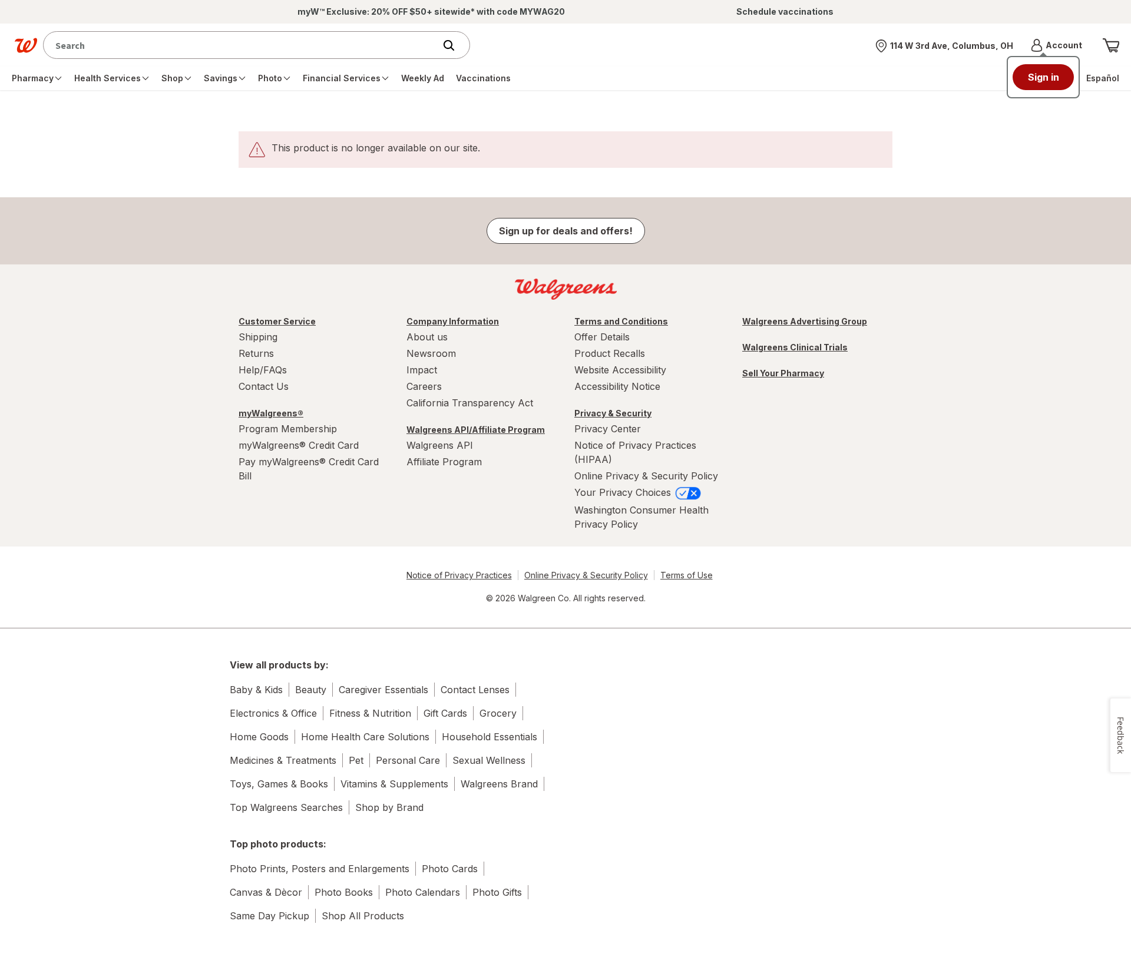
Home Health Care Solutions (365, 737)
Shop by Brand (389, 807)
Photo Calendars (422, 892)
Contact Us (264, 386)
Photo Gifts (497, 892)
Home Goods (259, 737)
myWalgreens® (271, 413)
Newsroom (431, 353)
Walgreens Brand (499, 784)
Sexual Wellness (488, 760)
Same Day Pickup (269, 916)
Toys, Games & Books (279, 784)
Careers (424, 386)
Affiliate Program (444, 462)
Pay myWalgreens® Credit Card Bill (309, 469)
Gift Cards (445, 713)
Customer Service (277, 321)
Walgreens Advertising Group (804, 321)
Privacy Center (607, 429)
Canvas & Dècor (266, 892)
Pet (356, 760)
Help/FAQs (263, 370)
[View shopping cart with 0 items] (1111, 45)
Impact (421, 370)
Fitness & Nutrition (370, 713)
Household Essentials (489, 737)
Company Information (452, 321)
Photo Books (344, 892)
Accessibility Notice (617, 386)
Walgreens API (439, 445)
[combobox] (242, 45)
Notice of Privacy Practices (459, 575)
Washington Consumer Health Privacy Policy (641, 517)
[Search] (454, 45)
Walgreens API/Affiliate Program (475, 430)
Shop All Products (363, 916)
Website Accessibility (620, 370)
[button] (1056, 45)
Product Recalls (609, 353)
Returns (256, 353)
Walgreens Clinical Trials (795, 347)
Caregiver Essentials (383, 690)
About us (427, 337)
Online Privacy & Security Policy (646, 476)
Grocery (498, 713)
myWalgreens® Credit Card (299, 445)
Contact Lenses (475, 690)
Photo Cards (450, 869)
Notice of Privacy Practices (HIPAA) (635, 452)
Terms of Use (686, 575)
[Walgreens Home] (26, 45)
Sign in (1043, 77)
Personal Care (408, 760)
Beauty (310, 690)
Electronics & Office (273, 713)
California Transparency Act (469, 403)
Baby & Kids (256, 690)
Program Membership (288, 429)
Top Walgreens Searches (286, 807)
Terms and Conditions (621, 321)
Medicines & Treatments (283, 760)
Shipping (258, 337)
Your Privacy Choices (624, 492)
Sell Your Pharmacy (783, 373)
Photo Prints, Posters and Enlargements (319, 869)
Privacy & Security (613, 413)
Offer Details (602, 337)
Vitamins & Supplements (394, 784)
